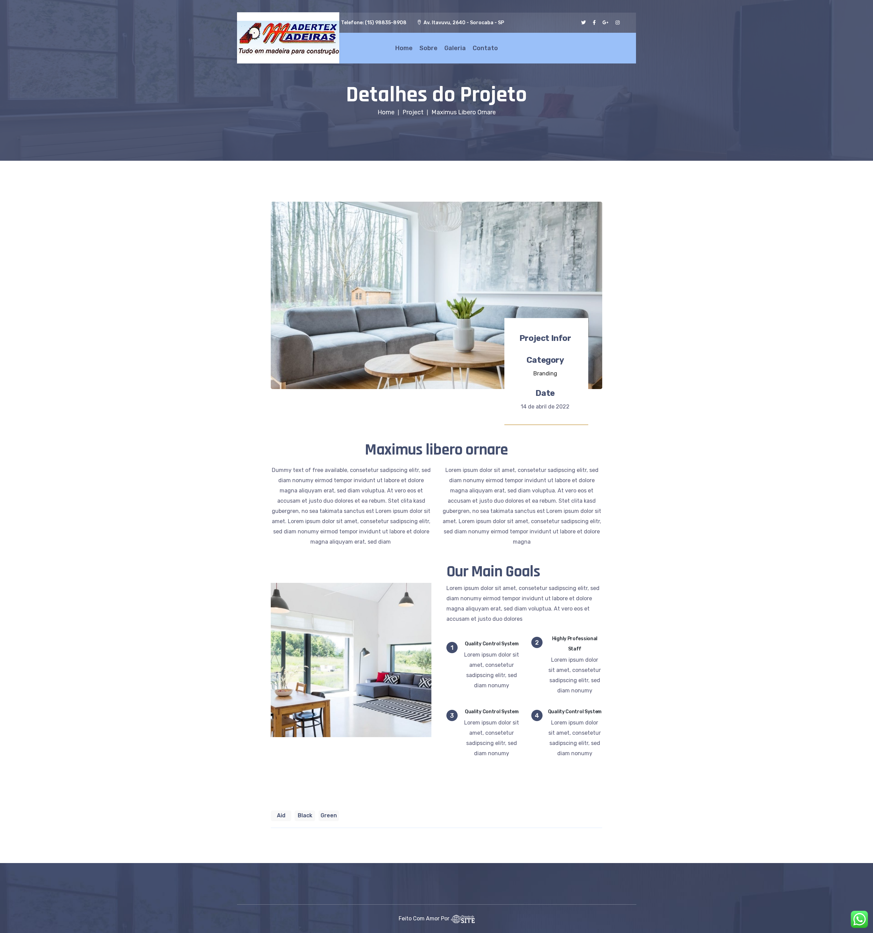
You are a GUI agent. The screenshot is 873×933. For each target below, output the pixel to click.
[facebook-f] (594, 23)
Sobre (428, 48)
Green (329, 815)
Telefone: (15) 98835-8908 (373, 23)
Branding (545, 373)
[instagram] (618, 23)
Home (404, 48)
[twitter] (583, 23)
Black (305, 815)
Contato (485, 48)
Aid (281, 815)
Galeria (455, 48)
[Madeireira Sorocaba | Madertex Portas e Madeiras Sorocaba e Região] (288, 38)
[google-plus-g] (606, 23)
